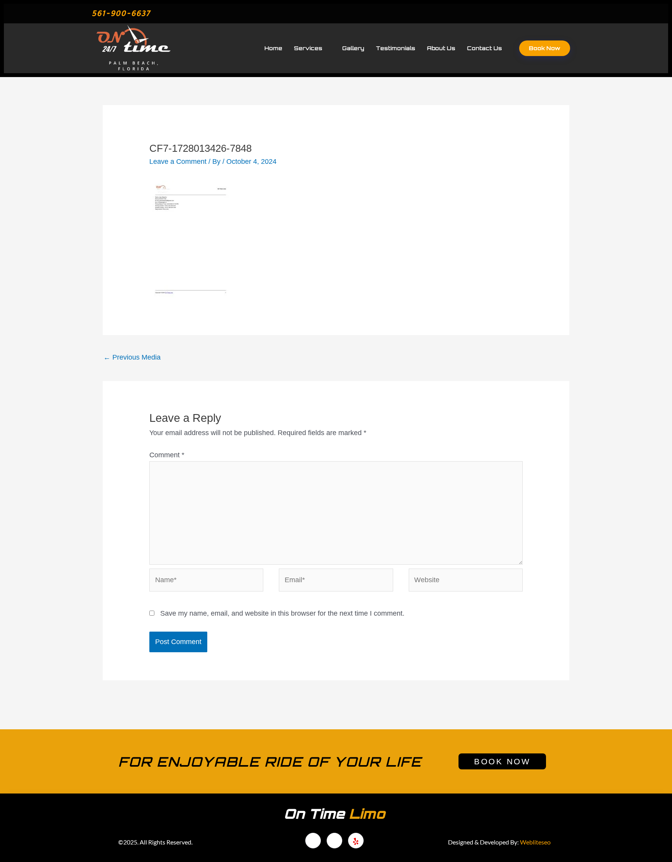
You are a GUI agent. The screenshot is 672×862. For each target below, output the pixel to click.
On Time (334, 813)
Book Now (544, 48)
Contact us (484, 48)
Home (273, 48)
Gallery (353, 48)
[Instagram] (356, 840)
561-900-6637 (121, 13)
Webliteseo (535, 842)
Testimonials (395, 48)
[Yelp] (568, 13)
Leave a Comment (177, 161)
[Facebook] (536, 13)
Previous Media (132, 357)
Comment (166, 455)
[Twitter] (552, 13)
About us (441, 48)
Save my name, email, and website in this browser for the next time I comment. (282, 613)
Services (308, 48)
